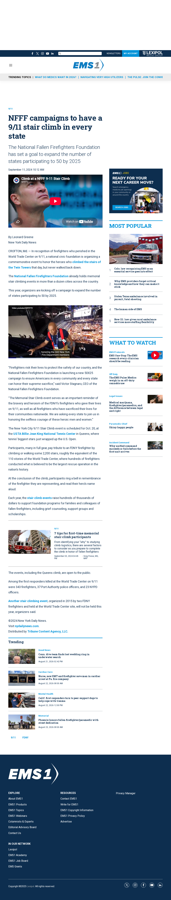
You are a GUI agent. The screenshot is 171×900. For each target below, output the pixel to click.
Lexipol (30, 886)
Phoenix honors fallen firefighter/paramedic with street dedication (68, 721)
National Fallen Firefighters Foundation (41, 276)
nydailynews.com (27, 626)
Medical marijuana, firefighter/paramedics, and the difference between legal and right (126, 406)
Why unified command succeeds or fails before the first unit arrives (125, 448)
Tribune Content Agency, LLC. (47, 631)
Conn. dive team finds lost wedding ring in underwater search (64, 656)
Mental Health (45, 694)
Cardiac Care (45, 672)
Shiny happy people (121, 427)
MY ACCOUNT (131, 53)
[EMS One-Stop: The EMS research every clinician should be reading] (155, 355)
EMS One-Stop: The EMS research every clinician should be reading (124, 358)
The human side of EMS (128, 309)
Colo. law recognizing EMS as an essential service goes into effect (133, 270)
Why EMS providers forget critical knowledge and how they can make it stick (136, 284)
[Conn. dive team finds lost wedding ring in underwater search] (21, 656)
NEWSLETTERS (113, 53)
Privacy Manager (125, 793)
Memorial (43, 716)
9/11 (10, 108)
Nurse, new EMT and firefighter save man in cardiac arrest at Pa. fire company (69, 678)
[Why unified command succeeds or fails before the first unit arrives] (155, 445)
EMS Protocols (117, 352)
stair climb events (39, 498)
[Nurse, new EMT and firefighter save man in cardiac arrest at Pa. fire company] (21, 678)
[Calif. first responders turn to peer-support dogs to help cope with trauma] (21, 700)
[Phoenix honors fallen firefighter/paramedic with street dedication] (21, 722)
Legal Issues (115, 396)
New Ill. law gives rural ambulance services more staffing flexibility (135, 321)
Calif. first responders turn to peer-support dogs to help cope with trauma (68, 699)
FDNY (25, 737)
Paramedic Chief (118, 424)
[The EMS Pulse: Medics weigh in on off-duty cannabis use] (155, 377)
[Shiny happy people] (155, 427)
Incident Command (119, 442)
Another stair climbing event (28, 601)
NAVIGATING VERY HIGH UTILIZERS (101, 77)
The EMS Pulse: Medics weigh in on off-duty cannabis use (122, 380)
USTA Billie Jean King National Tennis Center (44, 433)
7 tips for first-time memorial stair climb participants (76, 535)
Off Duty (113, 374)
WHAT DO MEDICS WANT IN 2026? (55, 77)
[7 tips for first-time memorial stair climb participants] (29, 542)
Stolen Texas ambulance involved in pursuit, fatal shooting (135, 298)
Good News (44, 650)
